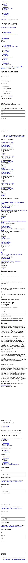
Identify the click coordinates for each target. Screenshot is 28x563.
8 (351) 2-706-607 (5, 19)
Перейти (3, 154)
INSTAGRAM (12, 27)
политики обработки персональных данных (14, 136)
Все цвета (2, 219)
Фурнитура (8, 66)
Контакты (5, 9)
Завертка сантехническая (7, 147)
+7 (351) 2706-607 (5, 426)
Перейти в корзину (5, 145)
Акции (5, 10)
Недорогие (6, 443)
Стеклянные (6, 451)
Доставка (5, 5)
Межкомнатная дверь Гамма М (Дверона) (11, 261)
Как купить (6, 3)
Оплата (5, 4)
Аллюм (10, 96)
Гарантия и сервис (7, 8)
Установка (5, 7)
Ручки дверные (16, 66)
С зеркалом (6, 444)
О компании (6, 1)
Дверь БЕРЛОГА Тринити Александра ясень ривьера (14, 210)
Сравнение (6, 13)
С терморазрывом (7, 445)
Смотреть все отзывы (6, 385)
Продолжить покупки (6, 146)
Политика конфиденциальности (11, 464)
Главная (2, 66)
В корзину (3, 106)
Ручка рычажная (5, 243)
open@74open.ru (4, 27)
